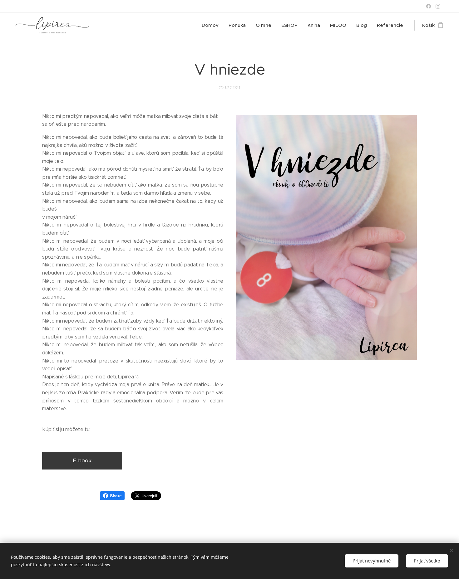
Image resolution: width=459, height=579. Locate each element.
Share (115, 495)
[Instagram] (438, 6)
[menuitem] (212, 25)
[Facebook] (428, 6)
